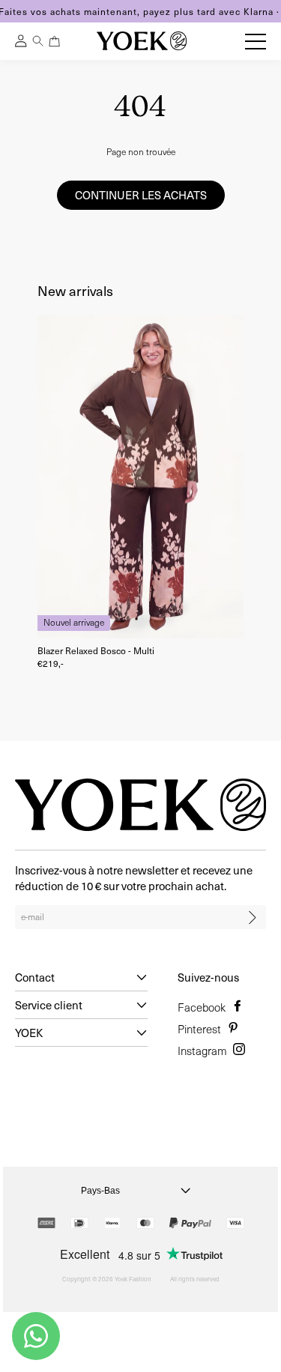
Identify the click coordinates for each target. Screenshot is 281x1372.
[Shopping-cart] (55, 41)
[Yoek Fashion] (142, 40)
